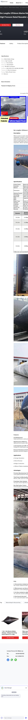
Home (1, 7)
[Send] (26, 717)
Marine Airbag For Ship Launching (13, 602)
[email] (8, 660)
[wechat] (15, 660)
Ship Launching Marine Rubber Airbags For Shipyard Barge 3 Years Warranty (10, 633)
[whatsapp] (12, 660)
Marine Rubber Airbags (14, 7)
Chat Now (18, 25)
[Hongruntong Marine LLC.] (4, 1)
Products (6, 7)
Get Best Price (5, 25)
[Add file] (2, 717)
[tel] (19, 660)
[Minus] (26, 688)
